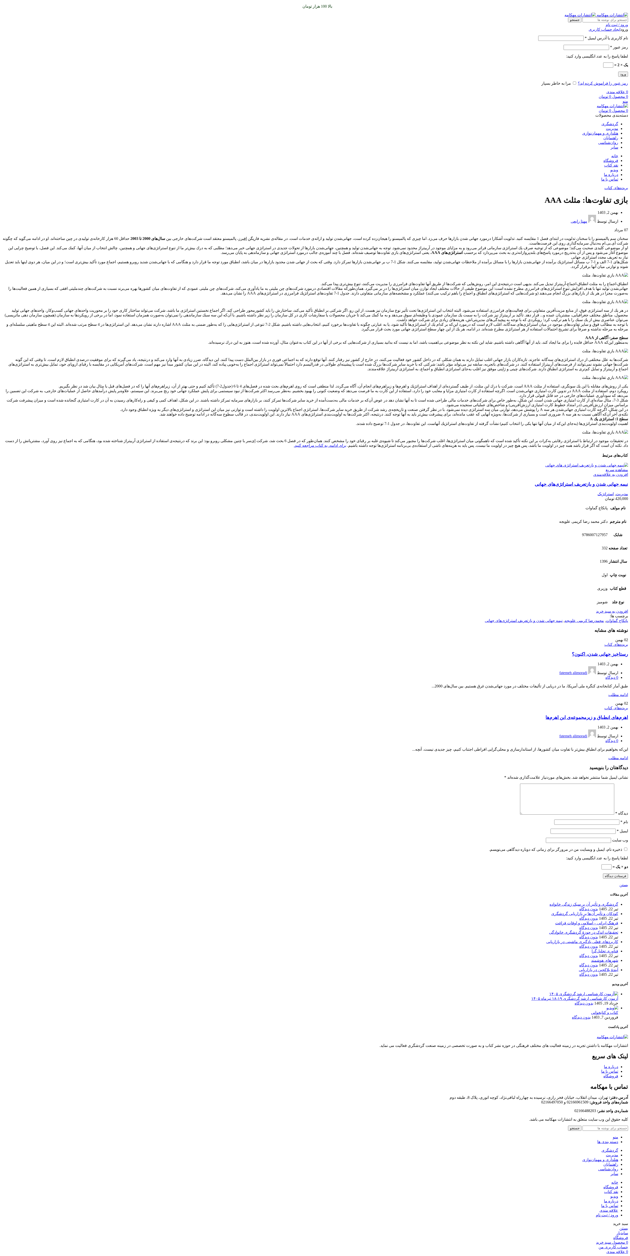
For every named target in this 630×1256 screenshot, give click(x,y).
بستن (623, 885)
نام (624, 822)
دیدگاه (621, 813)
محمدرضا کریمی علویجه (584, 621)
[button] (612, 611)
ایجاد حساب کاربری (604, 29)
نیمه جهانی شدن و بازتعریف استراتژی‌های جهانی (581, 484)
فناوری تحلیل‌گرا (605, 951)
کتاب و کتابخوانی (604, 1012)
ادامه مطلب (618, 695)
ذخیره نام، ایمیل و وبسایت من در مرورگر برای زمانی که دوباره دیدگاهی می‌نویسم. (555, 849)
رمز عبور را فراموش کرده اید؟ (603, 83)
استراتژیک (606, 494)
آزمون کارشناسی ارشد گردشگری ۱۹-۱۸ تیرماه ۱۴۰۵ (574, 998)
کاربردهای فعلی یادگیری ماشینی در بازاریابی (582, 942)
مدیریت (622, 494)
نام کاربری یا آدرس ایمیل (606, 38)
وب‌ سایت (620, 840)
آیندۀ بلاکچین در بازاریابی (598, 970)
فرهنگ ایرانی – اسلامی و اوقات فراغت (586, 923)
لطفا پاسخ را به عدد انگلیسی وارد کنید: (597, 56)
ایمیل (622, 831)
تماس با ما (609, 1071)
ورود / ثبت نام (607, 1215)
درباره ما (611, 1067)
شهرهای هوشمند (604, 960)
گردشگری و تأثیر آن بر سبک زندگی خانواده (584, 904)
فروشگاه (610, 1076)
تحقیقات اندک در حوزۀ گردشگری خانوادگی (583, 932)
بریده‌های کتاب (616, 188)
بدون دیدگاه (588, 909)
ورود (623, 74)
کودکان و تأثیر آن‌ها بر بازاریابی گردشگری (584, 914)
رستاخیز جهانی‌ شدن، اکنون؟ (600, 654)
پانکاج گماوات (617, 621)
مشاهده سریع (617, 470)
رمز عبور (619, 47)
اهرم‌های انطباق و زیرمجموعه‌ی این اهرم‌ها (587, 717)
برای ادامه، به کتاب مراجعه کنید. (320, 445)
